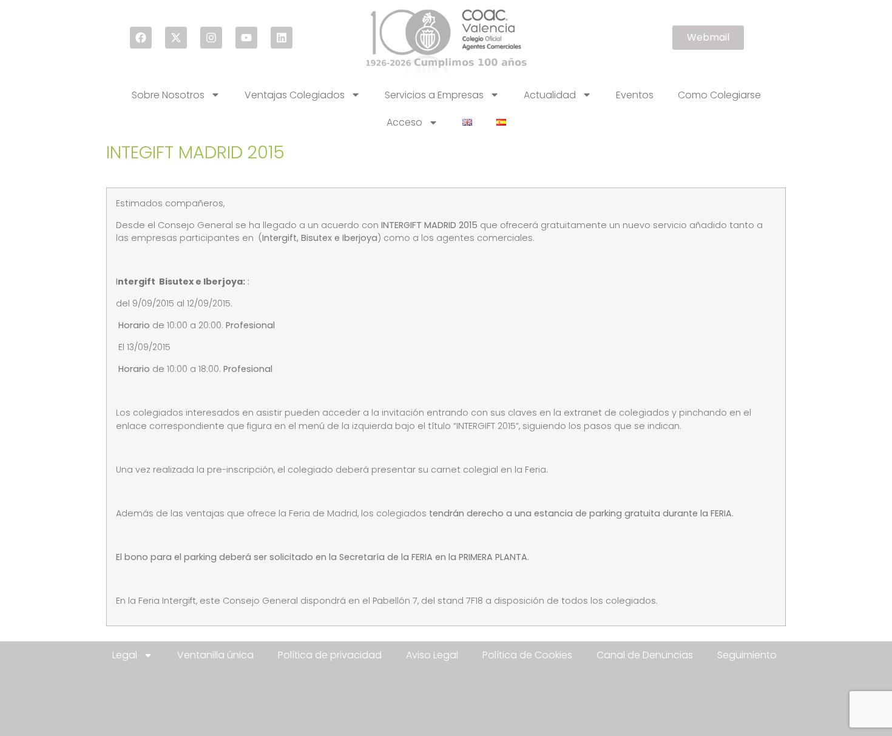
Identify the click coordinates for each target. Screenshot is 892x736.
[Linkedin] (281, 38)
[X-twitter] (176, 38)
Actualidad (550, 95)
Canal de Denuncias (644, 655)
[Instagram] (211, 38)
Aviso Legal (432, 655)
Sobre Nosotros (168, 95)
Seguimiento (747, 655)
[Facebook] (141, 38)
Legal (124, 655)
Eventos (635, 95)
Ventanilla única (215, 655)
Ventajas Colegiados (295, 95)
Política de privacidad (330, 655)
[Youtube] (246, 38)
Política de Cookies (527, 655)
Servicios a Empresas (434, 95)
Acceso (404, 122)
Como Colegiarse (719, 95)
